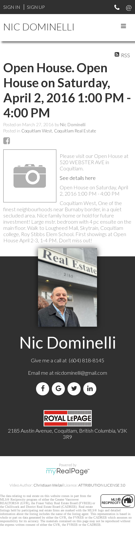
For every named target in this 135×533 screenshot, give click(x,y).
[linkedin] (91, 389)
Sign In (11, 7)
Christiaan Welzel (48, 485)
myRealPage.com (68, 471)
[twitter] (75, 389)
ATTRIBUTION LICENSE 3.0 (101, 485)
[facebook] (44, 389)
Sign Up (36, 7)
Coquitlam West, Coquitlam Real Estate (58, 130)
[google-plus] (60, 389)
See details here (78, 178)
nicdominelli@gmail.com (81, 373)
